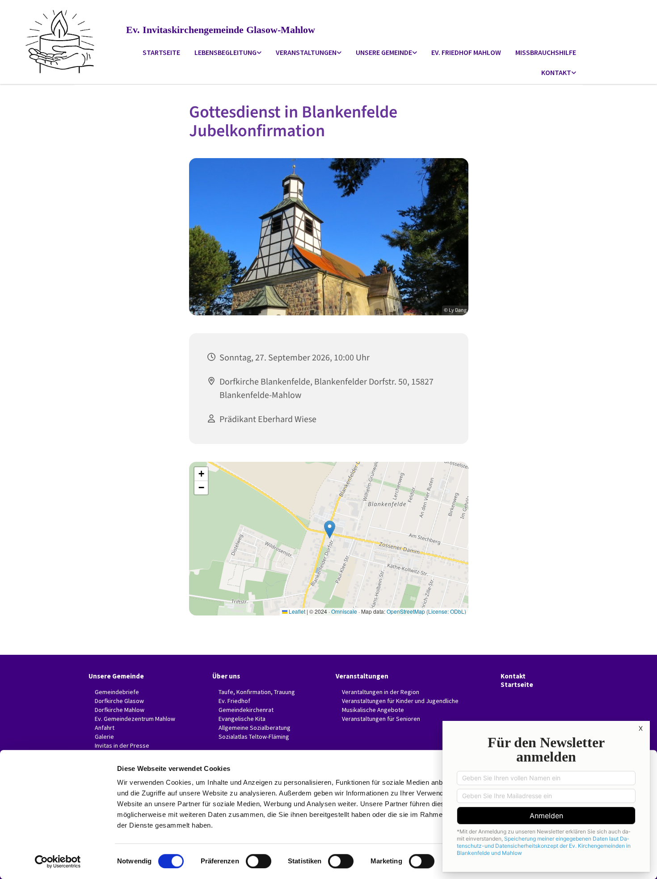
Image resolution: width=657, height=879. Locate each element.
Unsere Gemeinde (384, 52)
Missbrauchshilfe (545, 52)
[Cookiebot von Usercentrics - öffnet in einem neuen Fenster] (58, 861)
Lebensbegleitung (225, 52)
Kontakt (556, 72)
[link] (228, 53)
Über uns (226, 676)
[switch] (258, 861)
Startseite (161, 52)
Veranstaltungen (306, 52)
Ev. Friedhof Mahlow (466, 52)
